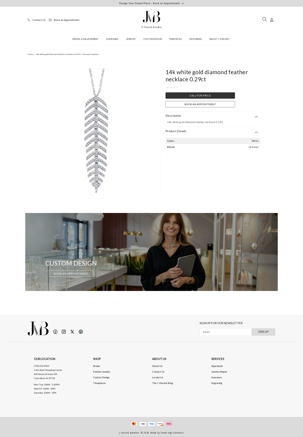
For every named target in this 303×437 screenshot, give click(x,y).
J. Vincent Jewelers (129, 432)
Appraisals (217, 365)
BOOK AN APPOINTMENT (71, 273)
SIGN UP (263, 331)
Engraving (216, 382)
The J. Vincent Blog (162, 382)
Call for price (200, 95)
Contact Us (39, 19)
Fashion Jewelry (101, 371)
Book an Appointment (66, 19)
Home (30, 54)
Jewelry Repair (219, 371)
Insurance (216, 377)
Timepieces (99, 382)
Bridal (96, 365)
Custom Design (101, 377)
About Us (157, 365)
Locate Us (157, 377)
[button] (86, 39)
